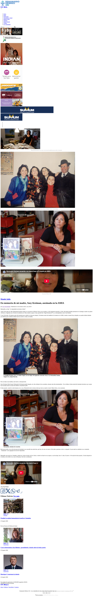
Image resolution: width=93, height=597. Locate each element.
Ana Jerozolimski (6, 306)
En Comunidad (6, 24)
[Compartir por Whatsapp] (6, 514)
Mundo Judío (6, 19)
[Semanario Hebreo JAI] (10, 5)
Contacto (16, 587)
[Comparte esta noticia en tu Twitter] (8, 493)
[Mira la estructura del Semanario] (6, 7)
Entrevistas (6, 16)
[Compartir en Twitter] (5, 514)
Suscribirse (11, 587)
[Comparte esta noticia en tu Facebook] (3, 493)
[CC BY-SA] (46, 593)
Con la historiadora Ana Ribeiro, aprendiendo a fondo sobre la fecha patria (23, 547)
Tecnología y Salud (7, 18)
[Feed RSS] (8, 584)
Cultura (5, 23)
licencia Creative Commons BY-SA (65, 591)
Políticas (6, 587)
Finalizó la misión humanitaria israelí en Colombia (16, 518)
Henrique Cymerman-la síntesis (10, 574)
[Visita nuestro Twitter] (2, 7)
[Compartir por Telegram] (18, 493)
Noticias (5, 20)
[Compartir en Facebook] (3, 514)
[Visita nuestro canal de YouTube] (5, 7)
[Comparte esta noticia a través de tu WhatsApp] (13, 493)
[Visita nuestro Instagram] (3, 7)
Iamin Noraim (6, 21)
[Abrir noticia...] (13, 512)
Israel (4, 15)
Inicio (4, 14)
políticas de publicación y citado (50, 595)
